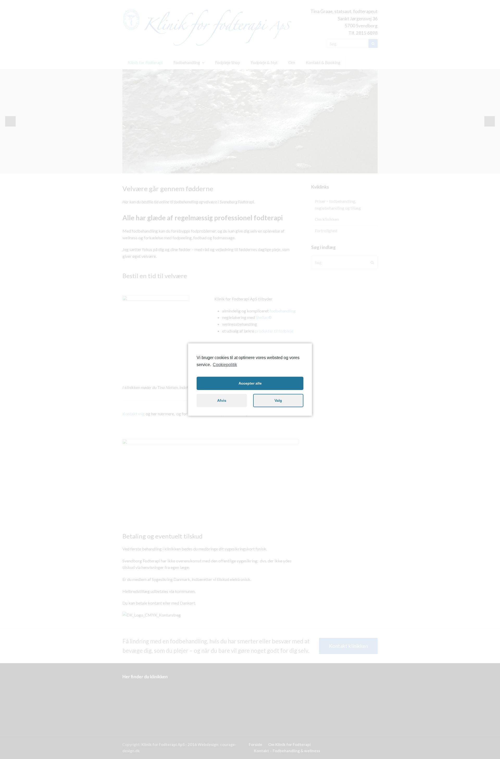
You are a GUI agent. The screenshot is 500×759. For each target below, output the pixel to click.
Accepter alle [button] (250, 383)
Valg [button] (278, 400)
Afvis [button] (221, 400)
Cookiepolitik (225, 364)
